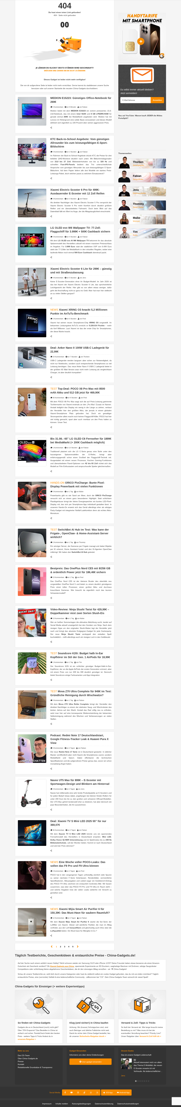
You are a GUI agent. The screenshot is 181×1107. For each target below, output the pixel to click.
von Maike (79, 492)
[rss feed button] (97, 1092)
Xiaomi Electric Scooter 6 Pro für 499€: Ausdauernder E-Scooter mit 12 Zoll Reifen (77, 191)
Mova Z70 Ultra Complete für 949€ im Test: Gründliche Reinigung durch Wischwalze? (81, 693)
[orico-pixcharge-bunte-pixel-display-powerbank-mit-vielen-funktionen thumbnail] (32, 496)
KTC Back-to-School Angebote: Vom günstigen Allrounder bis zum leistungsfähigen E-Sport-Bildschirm (79, 143)
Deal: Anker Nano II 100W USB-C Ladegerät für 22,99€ (79, 349)
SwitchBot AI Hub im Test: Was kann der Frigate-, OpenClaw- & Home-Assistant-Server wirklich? (79, 533)
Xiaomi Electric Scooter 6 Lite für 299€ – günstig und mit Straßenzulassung (81, 270)
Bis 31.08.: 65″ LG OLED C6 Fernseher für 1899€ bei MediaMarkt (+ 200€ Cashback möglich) (80, 440)
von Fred (83, 319)
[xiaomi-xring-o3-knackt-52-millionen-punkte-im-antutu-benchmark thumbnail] (32, 323)
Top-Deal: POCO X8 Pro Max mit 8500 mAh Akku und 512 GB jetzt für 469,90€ (77, 390)
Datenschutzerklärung (104, 1104)
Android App (124, 1092)
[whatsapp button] (91, 1092)
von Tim (79, 662)
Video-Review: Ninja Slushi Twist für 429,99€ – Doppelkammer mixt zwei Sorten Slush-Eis (79, 611)
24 (58, 357)
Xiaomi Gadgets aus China (62, 966)
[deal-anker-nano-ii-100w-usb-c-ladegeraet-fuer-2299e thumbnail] (32, 357)
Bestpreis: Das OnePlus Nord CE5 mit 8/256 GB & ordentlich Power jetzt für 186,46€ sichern (80, 570)
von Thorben (85, 357)
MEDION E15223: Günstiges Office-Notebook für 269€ (80, 100)
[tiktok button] (84, 1092)
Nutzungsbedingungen (81, 1104)
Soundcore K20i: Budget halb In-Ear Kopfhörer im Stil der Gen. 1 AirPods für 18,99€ (80, 655)
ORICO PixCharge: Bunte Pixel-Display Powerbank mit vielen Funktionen (77, 484)
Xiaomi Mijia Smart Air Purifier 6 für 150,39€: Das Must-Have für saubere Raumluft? (80, 911)
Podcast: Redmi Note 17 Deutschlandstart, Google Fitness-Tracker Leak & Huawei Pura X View (79, 739)
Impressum (47, 1104)
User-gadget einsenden (91, 1062)
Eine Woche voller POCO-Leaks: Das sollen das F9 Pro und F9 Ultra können (77, 864)
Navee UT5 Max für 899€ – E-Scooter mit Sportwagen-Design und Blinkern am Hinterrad (79, 782)
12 (58, 918)
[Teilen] (52, 127)
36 (58, 398)
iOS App (109, 1092)
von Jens (83, 278)
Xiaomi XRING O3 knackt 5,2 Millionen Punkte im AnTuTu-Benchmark (78, 311)
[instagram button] (78, 1092)
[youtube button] (71, 1092)
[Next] (78, 946)
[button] (136, 1081)
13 (58, 577)
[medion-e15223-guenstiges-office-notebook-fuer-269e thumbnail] (32, 111)
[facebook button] (65, 1092)
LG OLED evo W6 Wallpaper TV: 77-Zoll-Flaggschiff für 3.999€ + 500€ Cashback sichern (80, 229)
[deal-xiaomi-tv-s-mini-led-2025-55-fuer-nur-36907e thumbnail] (32, 833)
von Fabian (83, 107)
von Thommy (80, 542)
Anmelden (157, 100)
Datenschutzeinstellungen (128, 1104)
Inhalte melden (62, 1104)
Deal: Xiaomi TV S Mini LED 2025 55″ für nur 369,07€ (78, 823)
